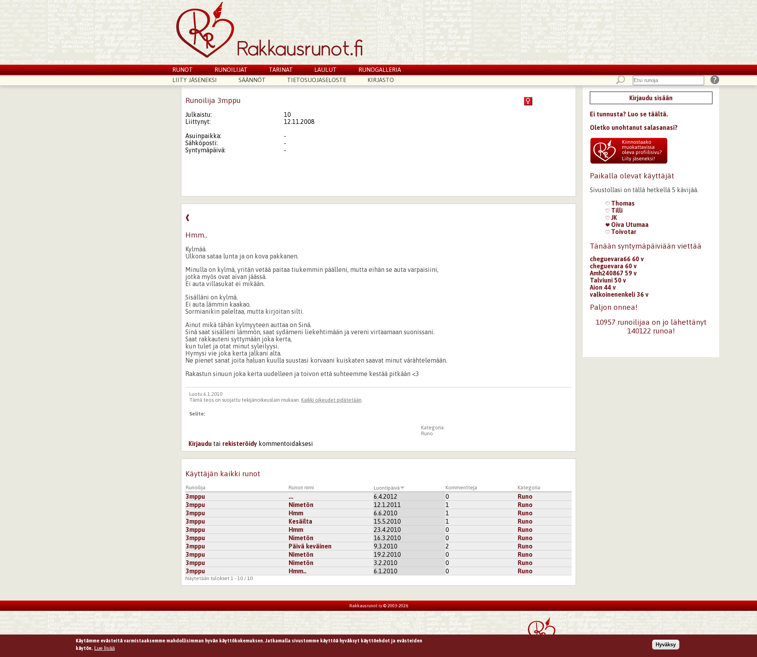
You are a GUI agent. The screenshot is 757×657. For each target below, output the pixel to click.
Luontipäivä (387, 488)
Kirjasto (380, 80)
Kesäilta (300, 521)
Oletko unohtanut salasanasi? (634, 127)
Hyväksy (666, 645)
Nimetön (301, 504)
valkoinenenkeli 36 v (619, 294)
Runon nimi (301, 487)
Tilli (616, 210)
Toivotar (623, 231)
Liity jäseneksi (194, 80)
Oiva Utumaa (629, 224)
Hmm (296, 513)
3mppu (195, 496)
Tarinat (281, 69)
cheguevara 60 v (613, 266)
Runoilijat (231, 69)
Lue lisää (104, 648)
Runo (427, 433)
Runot (182, 69)
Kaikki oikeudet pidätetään (331, 400)
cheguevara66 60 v (617, 258)
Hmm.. (297, 571)
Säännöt (252, 80)
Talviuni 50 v (608, 280)
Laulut (325, 69)
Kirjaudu (200, 443)
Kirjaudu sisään (651, 97)
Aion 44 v (603, 287)
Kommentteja (461, 487)
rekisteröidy (239, 443)
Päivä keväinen (310, 546)
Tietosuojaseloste (316, 80)
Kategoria (529, 487)
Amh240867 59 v (613, 273)
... (291, 496)
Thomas (622, 203)
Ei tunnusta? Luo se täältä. (629, 114)
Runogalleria (379, 69)
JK (613, 217)
